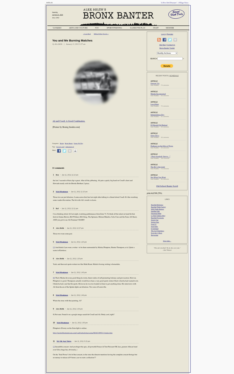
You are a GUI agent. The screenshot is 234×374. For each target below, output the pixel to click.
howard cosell (60, 147)
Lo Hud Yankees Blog (158, 216)
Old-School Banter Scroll (167, 186)
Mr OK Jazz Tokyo (64, 341)
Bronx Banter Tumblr (167, 48)
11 (54, 341)
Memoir (170, 27)
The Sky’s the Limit (158, 167)
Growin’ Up (155, 83)
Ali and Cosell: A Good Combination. (69, 121)
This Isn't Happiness (157, 231)
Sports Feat (154, 220)
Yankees (57, 27)
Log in (163, 34)
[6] (54, 278)
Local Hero (155, 104)
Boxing (62, 143)
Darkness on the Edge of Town (162, 146)
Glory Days (155, 135)
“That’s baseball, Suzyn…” (160, 156)
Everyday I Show (156, 233)
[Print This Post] (75, 152)
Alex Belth (58, 44)
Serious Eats (155, 222)
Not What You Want (158, 177)
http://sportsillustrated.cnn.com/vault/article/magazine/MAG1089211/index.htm (82, 333)
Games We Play (137, 27)
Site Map (162, 45)
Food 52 (153, 224)
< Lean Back (87, 34)
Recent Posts (162, 76)
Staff (156, 27)
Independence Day (157, 114)
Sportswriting (114, 27)
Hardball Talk (155, 211)
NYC (97, 27)
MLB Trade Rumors (157, 209)
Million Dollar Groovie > (101, 34)
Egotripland (154, 229)
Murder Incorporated (158, 94)
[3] (54, 247)
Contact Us (171, 45)
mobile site (49, 2)
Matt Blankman (62, 191)
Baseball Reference (157, 205)
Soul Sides (154, 226)
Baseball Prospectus (157, 218)
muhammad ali (69, 147)
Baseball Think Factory (158, 207)
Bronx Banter (69, 143)
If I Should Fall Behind (159, 125)
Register (170, 34)
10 (54, 323)
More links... (167, 241)
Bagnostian (154, 235)
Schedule (174, 76)
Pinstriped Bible (156, 213)
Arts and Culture (78, 27)
